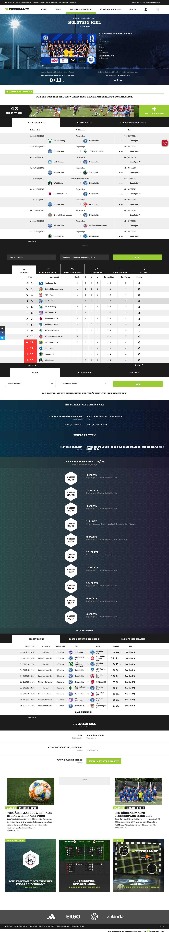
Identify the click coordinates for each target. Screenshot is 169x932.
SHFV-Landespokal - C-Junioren (104, 416)
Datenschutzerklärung (21, 926)
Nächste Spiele (36, 123)
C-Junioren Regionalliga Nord (116, 33)
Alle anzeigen (84, 630)
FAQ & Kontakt (63, 2)
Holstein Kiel (84, 723)
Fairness (145, 273)
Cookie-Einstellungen (78, 926)
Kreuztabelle (121, 273)
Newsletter (73, 2)
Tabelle (24, 273)
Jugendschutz (50, 926)
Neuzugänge (84, 373)
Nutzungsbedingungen (36, 926)
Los (137, 257)
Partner (54, 2)
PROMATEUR (9, 2)
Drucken (138, 365)
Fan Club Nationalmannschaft (41, 2)
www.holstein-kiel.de (70, 760)
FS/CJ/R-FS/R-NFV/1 (96, 425)
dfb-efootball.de (26, 2)
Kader (35, 373)
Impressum (8, 926)
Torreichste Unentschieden (84, 639)
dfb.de (18, 2)
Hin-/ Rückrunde (48, 273)
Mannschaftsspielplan (133, 123)
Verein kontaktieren (104, 761)
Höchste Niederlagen (133, 639)
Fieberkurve (97, 273)
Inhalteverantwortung (63, 926)
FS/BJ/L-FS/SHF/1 (74, 425)
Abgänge (134, 373)
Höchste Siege (36, 639)
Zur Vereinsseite (84, 26)
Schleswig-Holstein (89, 18)
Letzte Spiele (84, 123)
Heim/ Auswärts (72, 273)
